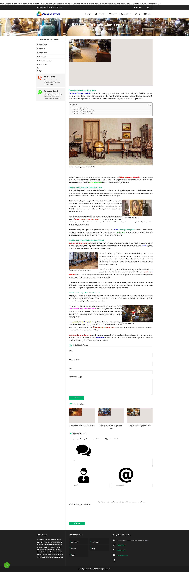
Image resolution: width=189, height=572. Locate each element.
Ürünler (93, 29)
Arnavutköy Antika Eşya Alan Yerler (82, 426)
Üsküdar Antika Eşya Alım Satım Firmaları (83, 113)
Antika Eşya (101, 29)
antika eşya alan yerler (126, 230)
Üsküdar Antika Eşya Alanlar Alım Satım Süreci (84, 111)
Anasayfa (87, 29)
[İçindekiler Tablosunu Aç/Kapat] (148, 105)
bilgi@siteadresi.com (44, 7)
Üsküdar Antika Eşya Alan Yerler (79, 107)
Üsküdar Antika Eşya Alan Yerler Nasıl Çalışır (83, 109)
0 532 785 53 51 (57, 7)
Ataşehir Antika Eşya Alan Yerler (140, 426)
